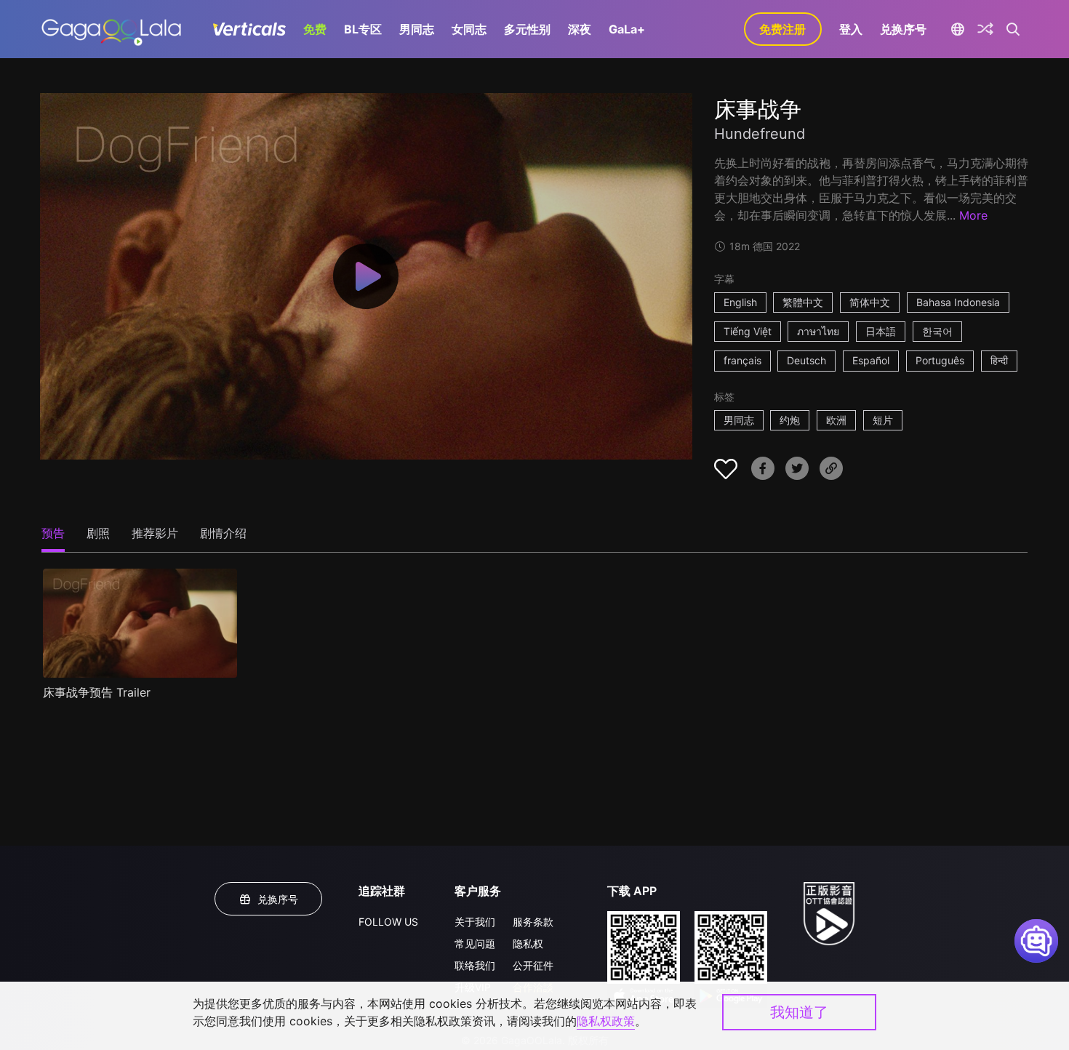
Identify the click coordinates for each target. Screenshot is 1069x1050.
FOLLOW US (388, 921)
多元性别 (527, 29)
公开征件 (533, 965)
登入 (850, 29)
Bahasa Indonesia (958, 302)
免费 (315, 29)
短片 (883, 420)
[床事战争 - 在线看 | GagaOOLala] (110, 29)
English (740, 302)
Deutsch (806, 360)
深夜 (579, 29)
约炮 (790, 420)
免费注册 (782, 29)
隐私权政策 (606, 1021)
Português (940, 360)
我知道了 (799, 1012)
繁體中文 (802, 302)
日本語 (880, 331)
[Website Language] (958, 29)
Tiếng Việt (748, 331)
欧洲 (836, 420)
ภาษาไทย (818, 331)
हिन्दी (999, 360)
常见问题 (475, 943)
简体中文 (869, 302)
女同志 (469, 29)
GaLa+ (627, 29)
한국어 (937, 331)
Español (870, 360)
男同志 (416, 29)
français (742, 360)
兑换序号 (903, 29)
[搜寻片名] (1013, 29)
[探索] (985, 29)
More (973, 215)
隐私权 (528, 943)
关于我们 (475, 921)
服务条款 (533, 921)
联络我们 (475, 965)
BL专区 (363, 29)
